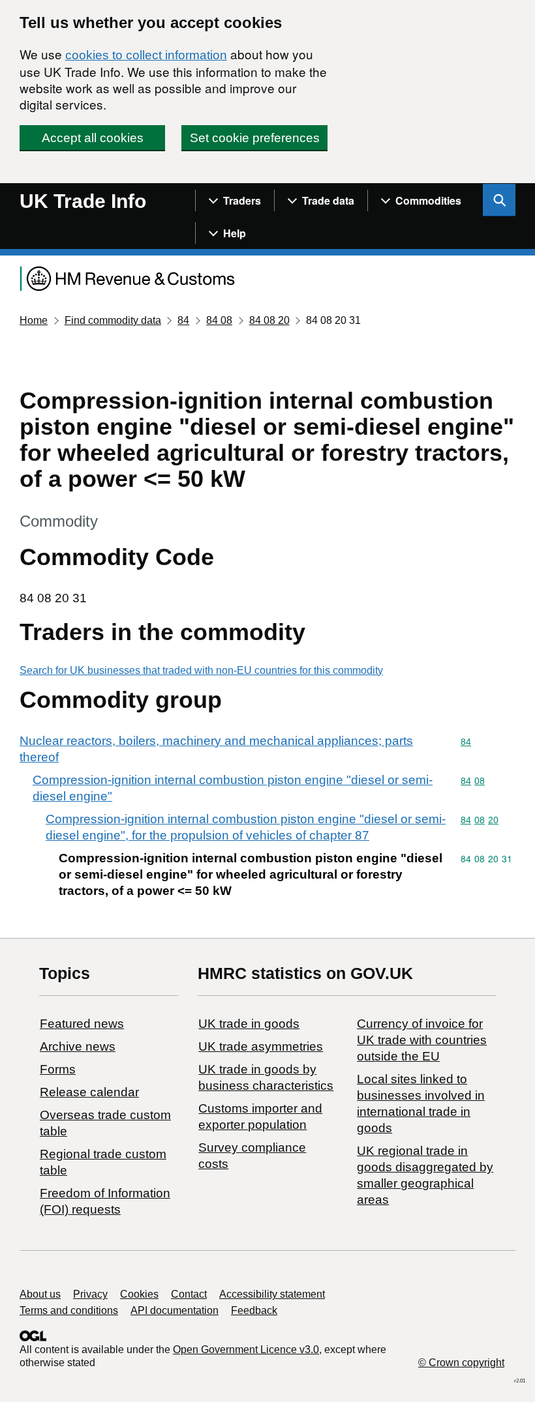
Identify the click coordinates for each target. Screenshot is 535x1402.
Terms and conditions (69, 1310)
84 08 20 (269, 320)
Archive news (77, 1046)
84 (183, 320)
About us (40, 1294)
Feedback (254, 1310)
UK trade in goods (248, 1023)
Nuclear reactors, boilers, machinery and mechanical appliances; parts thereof (216, 749)
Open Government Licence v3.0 (246, 1349)
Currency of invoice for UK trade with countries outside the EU (422, 1040)
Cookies (139, 1294)
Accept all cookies (93, 138)
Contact (189, 1294)
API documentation (174, 1310)
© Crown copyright (461, 1362)
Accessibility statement (272, 1294)
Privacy (90, 1294)
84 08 (219, 320)
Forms (58, 1069)
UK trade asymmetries (260, 1046)
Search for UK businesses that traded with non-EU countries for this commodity (201, 670)
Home (34, 320)
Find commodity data (113, 320)
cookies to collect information (146, 55)
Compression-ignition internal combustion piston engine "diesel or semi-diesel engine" (233, 788)
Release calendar (89, 1092)
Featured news (82, 1023)
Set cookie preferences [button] (255, 138)
